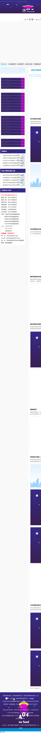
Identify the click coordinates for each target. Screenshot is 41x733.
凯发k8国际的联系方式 (22, 698)
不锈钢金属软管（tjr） (8, 120)
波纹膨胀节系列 (6, 94)
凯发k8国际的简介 (18, 17)
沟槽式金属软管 (6, 122)
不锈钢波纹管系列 (7, 102)
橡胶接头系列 (6, 87)
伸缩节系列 (5, 99)
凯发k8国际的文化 (18, 695)
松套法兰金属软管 (7, 133)
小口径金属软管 (6, 131)
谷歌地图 (31, 698)
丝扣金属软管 (6, 125)
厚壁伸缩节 (33, 409)
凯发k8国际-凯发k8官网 (7, 17)
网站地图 (2, 732)
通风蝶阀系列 (6, 143)
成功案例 (12, 698)
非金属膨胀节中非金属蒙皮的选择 (12, 177)
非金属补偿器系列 (7, 82)
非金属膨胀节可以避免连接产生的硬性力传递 (13, 180)
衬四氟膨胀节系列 (7, 110)
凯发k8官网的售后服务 (29, 695)
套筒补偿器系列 (6, 108)
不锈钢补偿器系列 (7, 105)
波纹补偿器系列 (6, 96)
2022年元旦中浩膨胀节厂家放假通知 (13, 160)
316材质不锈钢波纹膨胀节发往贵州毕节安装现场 (13, 158)
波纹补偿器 (29, 64)
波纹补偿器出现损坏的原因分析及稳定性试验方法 (13, 175)
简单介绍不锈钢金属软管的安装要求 (13, 182)
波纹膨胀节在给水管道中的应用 (11, 185)
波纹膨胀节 (21, 64)
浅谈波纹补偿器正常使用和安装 (11, 155)
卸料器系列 (5, 145)
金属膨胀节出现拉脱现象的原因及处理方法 (13, 163)
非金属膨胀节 (12, 64)
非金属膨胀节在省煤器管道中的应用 (13, 165)
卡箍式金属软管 (6, 117)
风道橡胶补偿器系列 (7, 84)
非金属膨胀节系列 (7, 79)
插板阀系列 (5, 140)
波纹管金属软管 (6, 128)
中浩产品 (29, 15)
